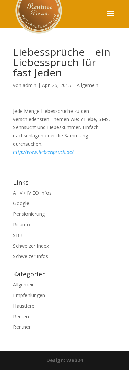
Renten (21, 316)
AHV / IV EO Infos (32, 193)
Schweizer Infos (30, 256)
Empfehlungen (29, 295)
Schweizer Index (31, 246)
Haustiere (23, 306)
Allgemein (87, 85)
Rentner (22, 327)
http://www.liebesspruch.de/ (43, 152)
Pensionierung (29, 214)
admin (29, 85)
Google (21, 203)
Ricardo (21, 224)
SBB (18, 235)
